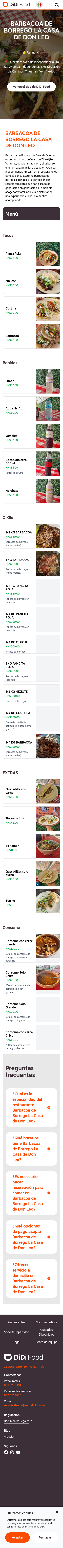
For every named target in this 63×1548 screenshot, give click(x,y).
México (33, 1367)
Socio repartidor (46, 1322)
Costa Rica (21, 1367)
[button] (31, 86)
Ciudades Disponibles (46, 1332)
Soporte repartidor (16, 1332)
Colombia (9, 1367)
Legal (16, 1342)
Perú (41, 1367)
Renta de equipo (46, 1342)
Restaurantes (16, 1322)
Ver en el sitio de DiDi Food (31, 86)
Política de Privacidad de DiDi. (29, 1526)
